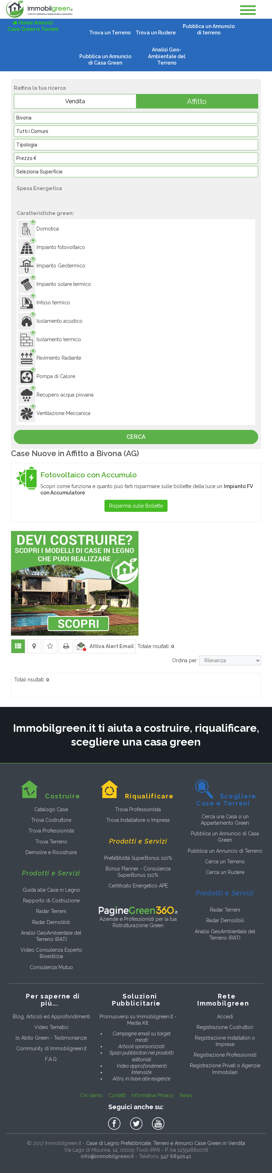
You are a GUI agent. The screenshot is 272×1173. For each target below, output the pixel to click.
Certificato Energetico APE (138, 886)
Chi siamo (91, 1095)
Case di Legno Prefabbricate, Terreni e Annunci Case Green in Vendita (165, 1143)
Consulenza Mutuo (51, 967)
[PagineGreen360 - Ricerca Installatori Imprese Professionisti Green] (138, 910)
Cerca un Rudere (225, 872)
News (186, 1095)
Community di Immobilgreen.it (51, 1048)
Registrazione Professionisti (225, 1055)
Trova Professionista (51, 831)
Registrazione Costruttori (225, 1027)
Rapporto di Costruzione (51, 900)
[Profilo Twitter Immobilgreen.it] (137, 1123)
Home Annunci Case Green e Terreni (32, 26)
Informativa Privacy (152, 1095)
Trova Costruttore (51, 820)
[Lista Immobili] (18, 646)
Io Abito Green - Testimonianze (51, 1038)
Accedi (225, 1016)
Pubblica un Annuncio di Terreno (225, 851)
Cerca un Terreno (225, 861)
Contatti (117, 1095)
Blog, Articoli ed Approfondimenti (51, 1016)
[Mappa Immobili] (34, 646)
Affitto (196, 101)
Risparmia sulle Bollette (136, 506)
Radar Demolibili (51, 922)
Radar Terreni (51, 911)
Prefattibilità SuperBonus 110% (138, 858)
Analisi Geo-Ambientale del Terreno (166, 56)
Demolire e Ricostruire (51, 852)
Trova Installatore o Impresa (138, 820)
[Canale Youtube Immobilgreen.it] (158, 1123)
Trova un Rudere (156, 32)
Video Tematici (51, 1027)
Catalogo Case (51, 809)
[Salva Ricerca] (50, 646)
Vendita (75, 101)
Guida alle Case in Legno (51, 890)
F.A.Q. (51, 1059)
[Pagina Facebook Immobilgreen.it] (115, 1123)
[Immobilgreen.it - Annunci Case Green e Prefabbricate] (39, 9)
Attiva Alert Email (110, 646)
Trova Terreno (51, 842)
